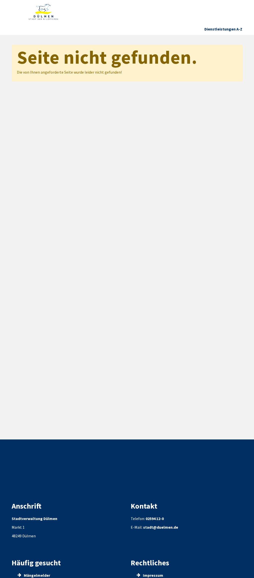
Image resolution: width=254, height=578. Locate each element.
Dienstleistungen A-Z (223, 29)
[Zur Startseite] (43, 12)
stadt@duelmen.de (160, 527)
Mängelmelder (36, 575)
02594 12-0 (155, 518)
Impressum (152, 575)
